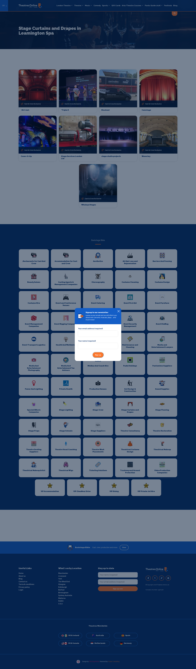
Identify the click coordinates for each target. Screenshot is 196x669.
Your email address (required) (90, 329)
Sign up (98, 355)
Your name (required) (87, 341)
